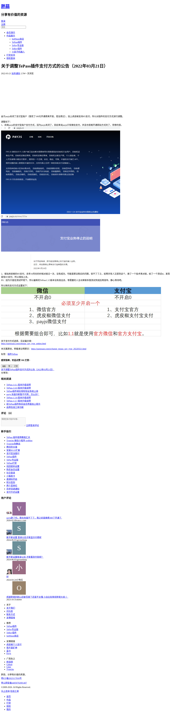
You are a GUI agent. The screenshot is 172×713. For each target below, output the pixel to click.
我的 (8, 709)
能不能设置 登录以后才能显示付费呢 (23, 537)
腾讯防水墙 (11, 447)
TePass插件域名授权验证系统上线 (22, 391)
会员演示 (10, 32)
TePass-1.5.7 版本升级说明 (18, 401)
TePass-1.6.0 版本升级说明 (18, 388)
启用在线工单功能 (15, 407)
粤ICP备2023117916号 (11, 678)
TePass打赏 (11, 463)
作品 (8, 700)
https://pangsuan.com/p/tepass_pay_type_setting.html (23, 343)
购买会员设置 (12, 469)
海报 (4, 366)
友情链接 (10, 618)
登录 (3, 21)
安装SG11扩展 (13, 450)
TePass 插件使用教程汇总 (18, 437)
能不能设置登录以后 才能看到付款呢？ (25, 557)
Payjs (8, 653)
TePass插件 (17, 42)
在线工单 (14, 691)
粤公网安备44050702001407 (14, 683)
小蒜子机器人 (18, 52)
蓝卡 (8, 651)
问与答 (9, 611)
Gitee (8, 667)
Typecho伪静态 (13, 444)
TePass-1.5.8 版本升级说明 (18, 397)
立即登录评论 (32, 425)
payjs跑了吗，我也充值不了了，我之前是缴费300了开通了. (34, 518)
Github (9, 664)
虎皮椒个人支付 (14, 644)
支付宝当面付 (12, 453)
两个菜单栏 (11, 486)
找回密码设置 (12, 466)
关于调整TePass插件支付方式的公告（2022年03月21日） (27, 369)
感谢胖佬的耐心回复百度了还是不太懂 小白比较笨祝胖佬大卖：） (37, 597)
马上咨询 (5, 691)
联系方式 (10, 614)
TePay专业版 (18, 45)
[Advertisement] (86, 93)
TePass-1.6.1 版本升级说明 (18, 385)
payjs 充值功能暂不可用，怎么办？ (22, 394)
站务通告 (16, 73)
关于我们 (10, 608)
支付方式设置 (12, 492)
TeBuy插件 (17, 48)
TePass (15, 354)
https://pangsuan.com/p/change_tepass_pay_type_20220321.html (58, 349)
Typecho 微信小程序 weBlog (19, 440)
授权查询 (10, 58)
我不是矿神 (11, 648)
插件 (10, 354)
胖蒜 (5, 6)
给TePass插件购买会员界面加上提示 (23, 404)
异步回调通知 (12, 489)
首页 (8, 696)
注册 (3, 24)
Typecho (10, 669)
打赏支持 (10, 55)
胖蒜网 (9, 662)
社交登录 (10, 473)
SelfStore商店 (18, 39)
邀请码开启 (11, 479)
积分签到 (10, 482)
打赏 (16, 366)
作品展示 (10, 36)
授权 (8, 706)
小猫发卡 (10, 476)
